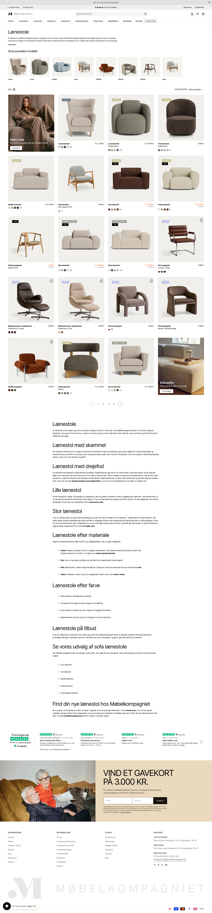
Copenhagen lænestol (69, 693)
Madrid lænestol (67, 679)
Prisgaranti (61, 858)
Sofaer (10, 21)
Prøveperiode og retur (65, 845)
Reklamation (110, 841)
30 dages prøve (28, 7)
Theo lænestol (163, 145)
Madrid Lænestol (14, 204)
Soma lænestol (114, 265)
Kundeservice (110, 837)
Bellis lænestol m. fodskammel (20, 327)
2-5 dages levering (13, 7)
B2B (106, 858)
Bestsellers (127, 21)
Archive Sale (151, 21)
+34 (70, 147)
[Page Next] (120, 404)
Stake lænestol (64, 388)
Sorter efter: (181, 89)
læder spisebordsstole (105, 553)
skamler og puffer (79, 457)
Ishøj (10, 854)
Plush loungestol (167, 327)
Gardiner (108, 854)
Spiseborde (65, 21)
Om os (59, 837)
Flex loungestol (164, 266)
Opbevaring (98, 21)
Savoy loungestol (115, 326)
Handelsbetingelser (64, 849)
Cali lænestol (66, 672)
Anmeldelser (61, 862)
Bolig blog (109, 849)
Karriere (60, 866)
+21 (70, 393)
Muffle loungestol (15, 387)
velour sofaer (119, 574)
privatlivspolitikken (125, 812)
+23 (70, 270)
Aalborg (11, 837)
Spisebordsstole (81, 21)
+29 (120, 270)
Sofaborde (51, 21)
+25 (120, 150)
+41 (120, 209)
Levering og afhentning (66, 841)
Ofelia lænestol (67, 686)
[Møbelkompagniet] (20, 14)
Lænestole (37, 21)
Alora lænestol (63, 265)
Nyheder (139, 21)
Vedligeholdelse (111, 845)
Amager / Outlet (14, 845)
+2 (170, 150)
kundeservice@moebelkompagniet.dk (170, 859)
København (12, 858)
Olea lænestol (65, 205)
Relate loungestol (15, 266)
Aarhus (10, 841)
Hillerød (11, 849)
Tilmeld (160, 801)
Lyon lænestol (113, 204)
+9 (170, 209)
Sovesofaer (23, 21)
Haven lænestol (114, 387)
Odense (11, 862)
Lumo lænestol (64, 144)
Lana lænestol (113, 145)
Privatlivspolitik (62, 854)
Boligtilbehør (113, 21)
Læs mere (12, 44)
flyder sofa (90, 526)
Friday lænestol (164, 204)
